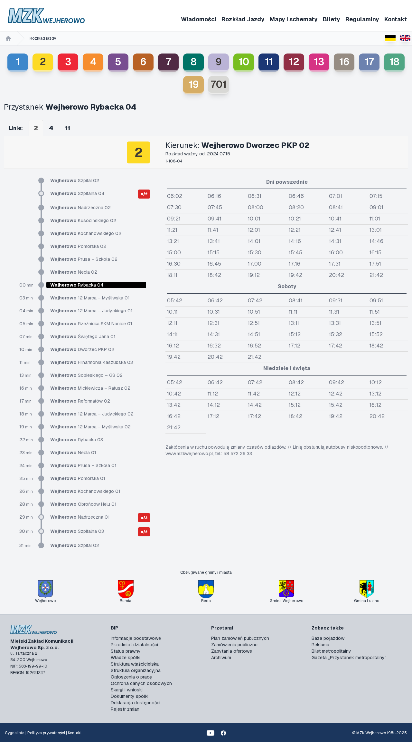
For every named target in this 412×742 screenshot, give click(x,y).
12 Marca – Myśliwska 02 (90, 427)
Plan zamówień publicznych (240, 638)
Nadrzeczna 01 (80, 517)
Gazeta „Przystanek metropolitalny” (349, 657)
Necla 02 (73, 272)
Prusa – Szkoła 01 (83, 465)
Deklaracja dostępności (135, 703)
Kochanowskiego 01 (85, 491)
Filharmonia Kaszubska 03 (91, 362)
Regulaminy (362, 19)
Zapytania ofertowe (231, 651)
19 (194, 84)
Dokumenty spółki (129, 696)
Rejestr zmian (125, 709)
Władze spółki (125, 657)
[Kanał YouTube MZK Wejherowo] (210, 733)
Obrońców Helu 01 (83, 504)
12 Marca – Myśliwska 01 (90, 298)
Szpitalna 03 (77, 531)
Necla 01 (73, 452)
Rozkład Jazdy (243, 19)
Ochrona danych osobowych (141, 683)
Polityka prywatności (46, 733)
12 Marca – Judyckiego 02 (92, 414)
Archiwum (221, 657)
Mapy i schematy (294, 19)
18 (394, 61)
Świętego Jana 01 (83, 336)
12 (294, 61)
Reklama (320, 645)
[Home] (8, 38)
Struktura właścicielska (135, 664)
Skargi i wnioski (127, 690)
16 (344, 61)
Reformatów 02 (80, 401)
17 (369, 61)
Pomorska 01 (77, 478)
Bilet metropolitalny (331, 651)
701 (219, 84)
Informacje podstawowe (136, 638)
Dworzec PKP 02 (82, 349)
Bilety (331, 19)
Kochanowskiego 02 (85, 233)
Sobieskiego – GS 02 (86, 375)
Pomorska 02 (78, 246)
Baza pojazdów (328, 638)
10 (244, 61)
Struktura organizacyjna (136, 670)
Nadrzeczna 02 (80, 207)
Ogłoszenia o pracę (131, 677)
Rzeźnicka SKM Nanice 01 (91, 324)
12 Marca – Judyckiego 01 (91, 311)
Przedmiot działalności (134, 645)
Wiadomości (198, 19)
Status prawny (126, 651)
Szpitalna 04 (77, 193)
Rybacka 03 (76, 440)
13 (319, 61)
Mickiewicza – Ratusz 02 (90, 388)
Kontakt (395, 19)
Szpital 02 (74, 180)
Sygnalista (14, 733)
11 (269, 61)
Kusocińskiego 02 (83, 220)
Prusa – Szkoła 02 (83, 259)
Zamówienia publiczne (234, 645)
